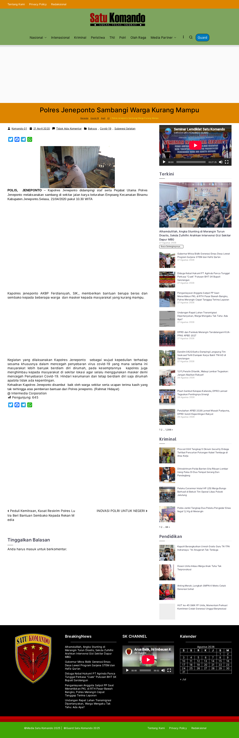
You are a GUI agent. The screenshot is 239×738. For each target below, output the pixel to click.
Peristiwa (98, 37)
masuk (31, 549)
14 (212, 661)
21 (213, 664)
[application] (195, 145)
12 (198, 661)
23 (227, 664)
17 (183, 664)
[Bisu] (221, 162)
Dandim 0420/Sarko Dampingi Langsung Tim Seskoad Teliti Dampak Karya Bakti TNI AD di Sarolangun (201, 355)
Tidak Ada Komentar (69, 128)
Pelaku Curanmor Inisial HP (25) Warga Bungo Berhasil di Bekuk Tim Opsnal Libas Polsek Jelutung (201, 491)
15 (220, 661)
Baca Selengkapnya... (171, 246)
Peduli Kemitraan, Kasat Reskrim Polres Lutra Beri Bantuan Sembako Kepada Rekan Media (41, 515)
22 (220, 664)
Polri (122, 37)
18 (191, 664)
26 (198, 668)
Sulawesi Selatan (125, 128)
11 (191, 661)
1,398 (168, 429)
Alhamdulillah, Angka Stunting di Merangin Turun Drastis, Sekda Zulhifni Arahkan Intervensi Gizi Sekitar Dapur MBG (195, 235)
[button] (45, 37)
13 (205, 661)
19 (198, 664)
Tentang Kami (16, 4)
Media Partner (162, 37)
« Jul (183, 679)
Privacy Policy (38, 4)
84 (166, 527)
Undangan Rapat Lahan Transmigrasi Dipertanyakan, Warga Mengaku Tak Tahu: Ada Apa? (202, 316)
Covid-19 (105, 128)
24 (183, 668)
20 (205, 664)
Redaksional (58, 4)
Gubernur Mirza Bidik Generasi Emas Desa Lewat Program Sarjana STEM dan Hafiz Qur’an (90, 665)
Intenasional (60, 37)
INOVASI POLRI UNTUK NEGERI (121, 511)
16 (227, 661)
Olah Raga (138, 37)
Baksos (92, 128)
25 (191, 668)
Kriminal (80, 37)
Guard (202, 37)
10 (183, 661)
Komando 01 (19, 128)
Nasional (36, 37)
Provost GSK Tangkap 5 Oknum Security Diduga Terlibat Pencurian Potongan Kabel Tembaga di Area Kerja (203, 452)
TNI (112, 37)
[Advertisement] (119, 75)
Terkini (166, 173)
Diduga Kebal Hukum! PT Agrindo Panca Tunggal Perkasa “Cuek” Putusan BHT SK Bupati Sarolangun (203, 276)
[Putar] (164, 162)
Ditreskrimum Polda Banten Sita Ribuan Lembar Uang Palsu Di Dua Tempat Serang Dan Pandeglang (202, 472)
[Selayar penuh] (227, 162)
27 (205, 668)
